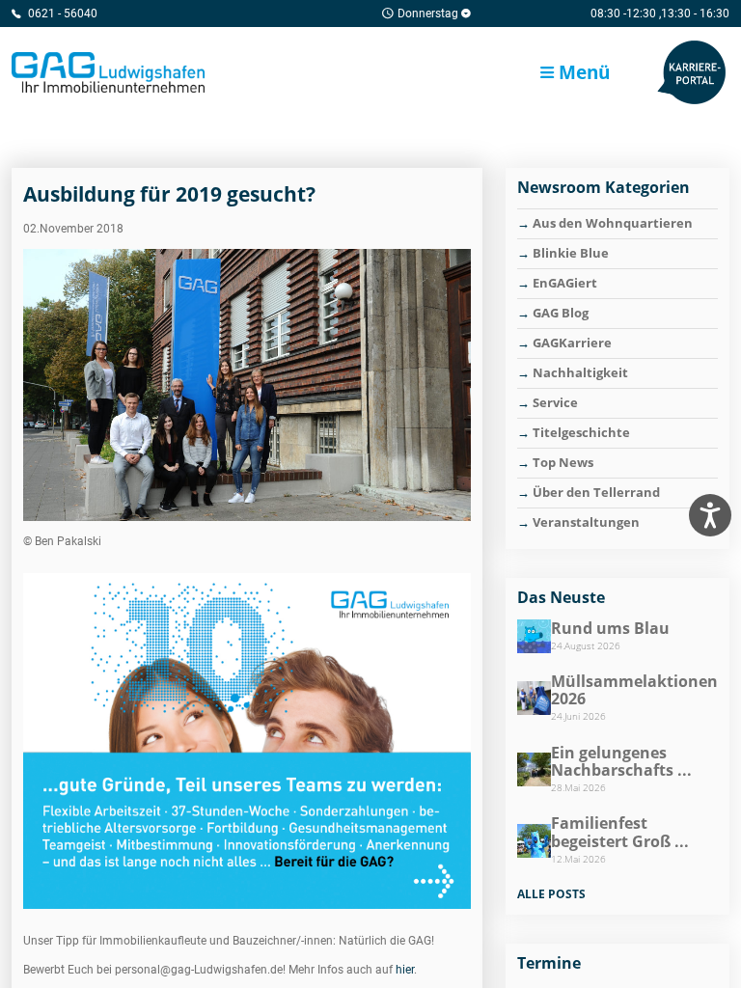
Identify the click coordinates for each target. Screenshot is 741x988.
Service (555, 402)
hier (405, 969)
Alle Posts (551, 894)
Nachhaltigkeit (580, 372)
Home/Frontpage (108, 72)
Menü (582, 72)
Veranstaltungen (586, 522)
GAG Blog (561, 312)
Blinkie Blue (571, 252)
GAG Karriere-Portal (690, 72)
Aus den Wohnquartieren (613, 223)
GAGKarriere (572, 342)
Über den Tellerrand (596, 492)
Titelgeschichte (581, 432)
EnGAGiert (565, 282)
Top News (563, 462)
